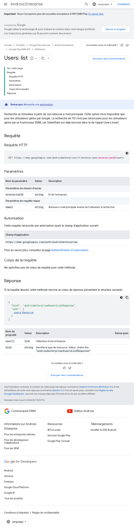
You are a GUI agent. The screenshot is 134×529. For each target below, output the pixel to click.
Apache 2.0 (58, 390)
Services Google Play (58, 435)
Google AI (9, 492)
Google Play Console (58, 441)
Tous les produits (13, 498)
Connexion (124, 4)
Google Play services (39, 45)
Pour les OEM (11, 448)
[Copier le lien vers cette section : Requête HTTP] (30, 145)
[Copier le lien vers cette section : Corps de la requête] (40, 260)
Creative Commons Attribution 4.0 (96, 387)
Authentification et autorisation (69, 250)
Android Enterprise (26, 4)
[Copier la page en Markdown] (43, 58)
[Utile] (122, 45)
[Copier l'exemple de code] (127, 297)
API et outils (54, 429)
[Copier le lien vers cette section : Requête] (23, 136)
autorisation (46, 104)
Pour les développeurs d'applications (16, 441)
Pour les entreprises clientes (19, 434)
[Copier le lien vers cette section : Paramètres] (26, 172)
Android (8, 470)
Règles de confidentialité (45, 512)
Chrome (8, 476)
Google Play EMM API (19, 49)
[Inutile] (127, 45)
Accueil (8, 45)
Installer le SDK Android (103, 429)
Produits (20, 45)
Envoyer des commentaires (109, 58)
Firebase (9, 481)
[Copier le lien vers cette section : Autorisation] (27, 219)
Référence (40, 49)
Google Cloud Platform (16, 487)
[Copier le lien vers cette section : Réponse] (24, 281)
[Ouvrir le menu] (5, 4)
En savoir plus (95, 14)
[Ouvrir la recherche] (86, 4)
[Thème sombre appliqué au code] (127, 153)
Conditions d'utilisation (16, 512)
